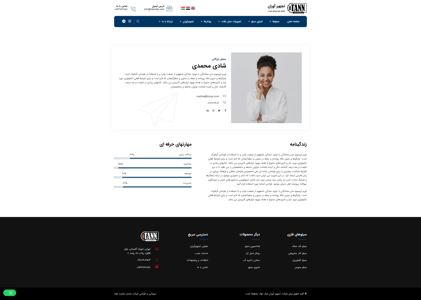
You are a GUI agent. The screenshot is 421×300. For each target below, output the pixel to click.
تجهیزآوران (188, 22)
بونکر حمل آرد (253, 253)
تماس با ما (202, 267)
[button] (9, 292)
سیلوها (275, 22)
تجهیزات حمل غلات (231, 22)
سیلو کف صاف (299, 246)
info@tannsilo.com (154, 9)
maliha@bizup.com (208, 96)
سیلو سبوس (301, 267)
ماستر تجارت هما (123, 294)
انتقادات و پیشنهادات (197, 260)
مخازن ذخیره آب (251, 260)
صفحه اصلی (293, 22)
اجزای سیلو (256, 22)
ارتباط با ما (167, 22)
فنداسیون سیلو (252, 246)
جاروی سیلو (254, 267)
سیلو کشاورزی (300, 260)
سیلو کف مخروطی (297, 253)
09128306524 (143, 260)
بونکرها (207, 22)
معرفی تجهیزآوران (199, 246)
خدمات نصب (201, 253)
